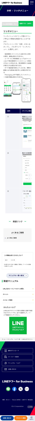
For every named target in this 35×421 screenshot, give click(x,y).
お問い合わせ (7, 418)
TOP (31, 407)
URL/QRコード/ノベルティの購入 (13, 289)
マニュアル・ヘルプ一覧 (13, 339)
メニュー (32, 4)
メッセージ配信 (7, 300)
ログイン (31, 419)
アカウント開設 (21, 418)
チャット (5, 294)
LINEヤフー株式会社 (27, 400)
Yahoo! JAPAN (16, 400)
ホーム (3, 339)
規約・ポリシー (6, 400)
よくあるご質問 (12, 238)
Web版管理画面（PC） (10, 24)
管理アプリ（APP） (26, 23)
